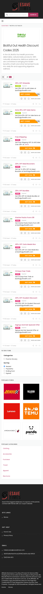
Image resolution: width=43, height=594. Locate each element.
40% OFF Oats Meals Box (25, 244)
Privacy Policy (8, 535)
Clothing (6, 448)
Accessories (7, 454)
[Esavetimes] (21, 6)
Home (4, 587)
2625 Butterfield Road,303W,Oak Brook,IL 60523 (19, 554)
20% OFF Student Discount (26, 298)
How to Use (7, 532)
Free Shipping (21, 137)
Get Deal (29, 148)
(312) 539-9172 (8, 557)
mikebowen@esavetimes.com (14, 550)
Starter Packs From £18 (24, 217)
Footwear (6, 459)
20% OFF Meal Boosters (25, 164)
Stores (6, 517)
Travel (5, 465)
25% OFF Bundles (22, 190)
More (27, 144)
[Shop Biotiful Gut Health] (21, 35)
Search (33, 15)
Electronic (6, 476)
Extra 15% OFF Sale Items (25, 110)
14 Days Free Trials (22, 271)
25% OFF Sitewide (22, 83)
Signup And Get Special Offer (27, 325)
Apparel (6, 471)
